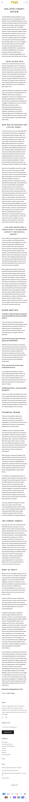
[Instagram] (6, 717)
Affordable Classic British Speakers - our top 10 (14, 774)
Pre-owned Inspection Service (10, 770)
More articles (5, 778)
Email (3, 758)
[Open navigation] (2, 2)
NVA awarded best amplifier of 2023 (11, 767)
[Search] (24, 2)
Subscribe (8, 732)
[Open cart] (27, 2)
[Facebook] (2, 717)
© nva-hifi (14, 785)
